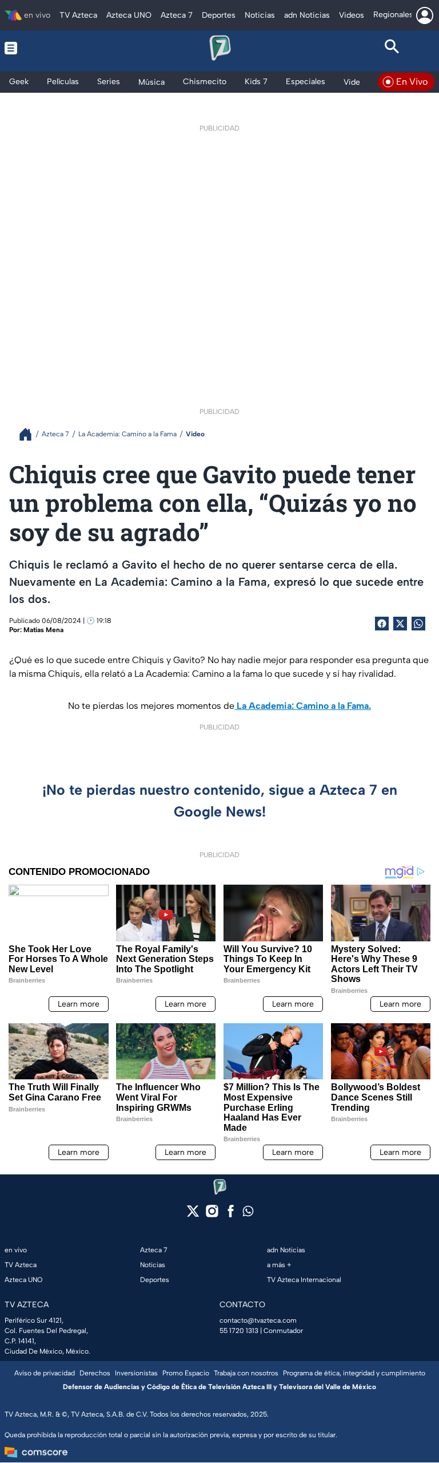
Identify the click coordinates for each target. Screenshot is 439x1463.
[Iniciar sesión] (424, 15)
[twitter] (193, 1214)
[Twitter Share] (400, 623)
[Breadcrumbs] (30, 434)
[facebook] (231, 1214)
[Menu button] (47, 48)
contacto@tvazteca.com (258, 1320)
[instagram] (212, 1214)
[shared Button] (418, 623)
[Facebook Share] (382, 623)
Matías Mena (43, 630)
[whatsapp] (248, 1213)
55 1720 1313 (239, 1331)
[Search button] (392, 48)
